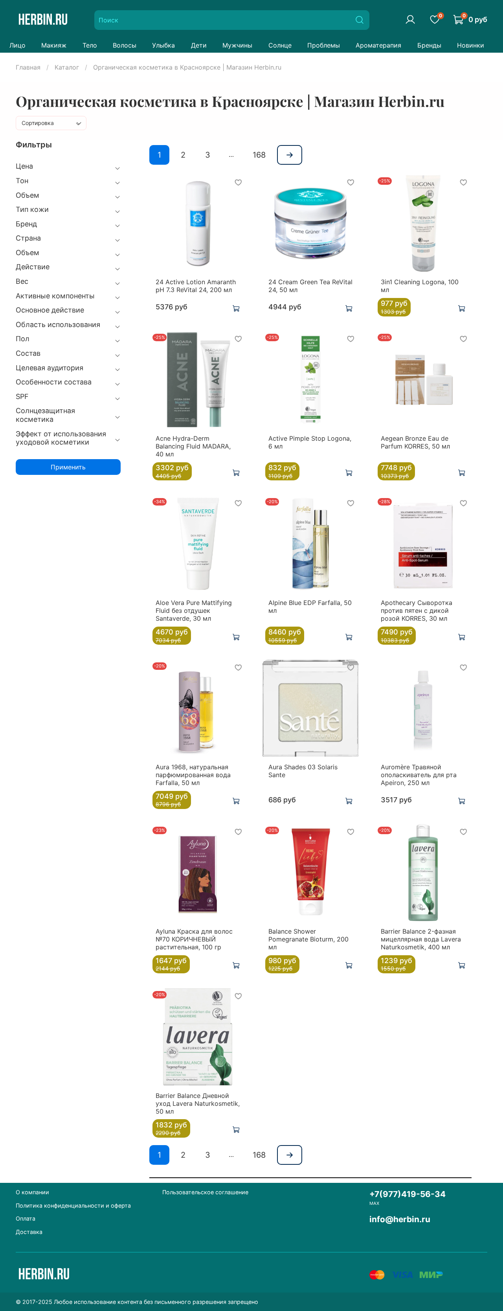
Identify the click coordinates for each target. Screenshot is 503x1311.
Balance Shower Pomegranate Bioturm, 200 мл (308, 939)
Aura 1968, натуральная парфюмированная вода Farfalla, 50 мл (193, 775)
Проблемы (323, 45)
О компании (32, 1192)
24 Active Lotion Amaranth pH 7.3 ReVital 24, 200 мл (196, 286)
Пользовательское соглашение (205, 1192)
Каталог (67, 67)
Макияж (53, 45)
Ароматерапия (378, 45)
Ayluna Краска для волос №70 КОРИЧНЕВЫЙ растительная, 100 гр (194, 939)
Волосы (124, 45)
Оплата (25, 1218)
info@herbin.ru (399, 1219)
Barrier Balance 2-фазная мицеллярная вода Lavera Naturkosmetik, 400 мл (421, 939)
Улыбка (163, 45)
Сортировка (38, 123)
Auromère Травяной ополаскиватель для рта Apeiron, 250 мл (419, 775)
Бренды (429, 45)
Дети (199, 45)
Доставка (29, 1231)
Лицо (17, 45)
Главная (28, 67)
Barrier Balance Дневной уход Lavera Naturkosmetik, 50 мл (198, 1103)
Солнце (280, 45)
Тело (90, 45)
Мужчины (237, 45)
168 (259, 155)
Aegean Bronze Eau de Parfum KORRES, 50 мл (415, 442)
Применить (68, 467)
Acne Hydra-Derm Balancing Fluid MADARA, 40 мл (193, 446)
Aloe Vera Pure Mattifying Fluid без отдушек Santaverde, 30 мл (194, 610)
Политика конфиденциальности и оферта (73, 1205)
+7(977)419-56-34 (407, 1194)
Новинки (470, 45)
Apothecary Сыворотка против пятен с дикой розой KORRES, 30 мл (416, 610)
